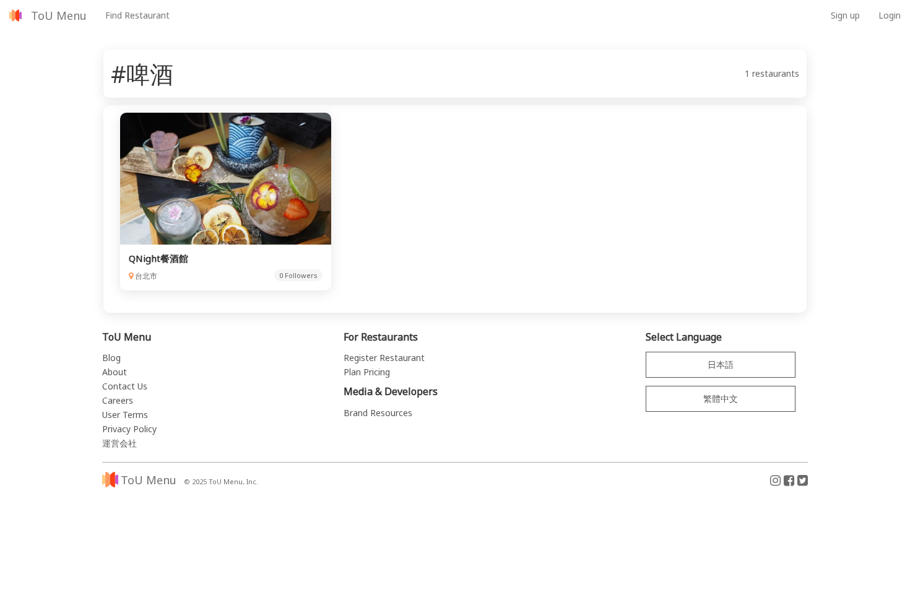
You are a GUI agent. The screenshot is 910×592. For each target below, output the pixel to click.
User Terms (125, 414)
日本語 (721, 364)
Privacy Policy (129, 429)
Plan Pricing (367, 372)
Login (889, 15)
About (114, 372)
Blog (111, 357)
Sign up (845, 15)
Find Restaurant (137, 15)
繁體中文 (720, 398)
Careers (117, 400)
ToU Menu (59, 15)
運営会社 (119, 443)
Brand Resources (378, 413)
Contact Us (124, 386)
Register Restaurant (384, 357)
